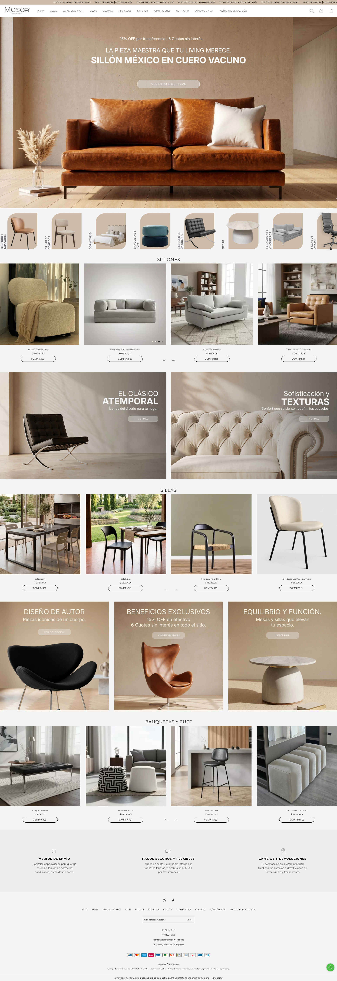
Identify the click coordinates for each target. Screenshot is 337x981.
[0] (329, 11)
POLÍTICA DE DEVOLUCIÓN (233, 10)
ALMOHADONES (162, 10)
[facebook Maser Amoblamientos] (172, 900)
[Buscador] (311, 11)
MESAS (53, 10)
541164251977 (168, 930)
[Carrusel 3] (282, 656)
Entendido (217, 978)
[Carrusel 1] (83, 425)
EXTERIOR (142, 10)
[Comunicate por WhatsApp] (330, 967)
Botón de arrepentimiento (221, 969)
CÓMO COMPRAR (204, 10)
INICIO (40, 10)
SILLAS (93, 10)
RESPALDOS (125, 10)
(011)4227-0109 (168, 935)
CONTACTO (182, 10)
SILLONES (108, 10)
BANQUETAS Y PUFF (73, 10)
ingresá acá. (206, 969)
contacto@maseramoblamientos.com (168, 940)
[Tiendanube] (169, 964)
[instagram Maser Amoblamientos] (164, 900)
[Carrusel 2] (168, 112)
